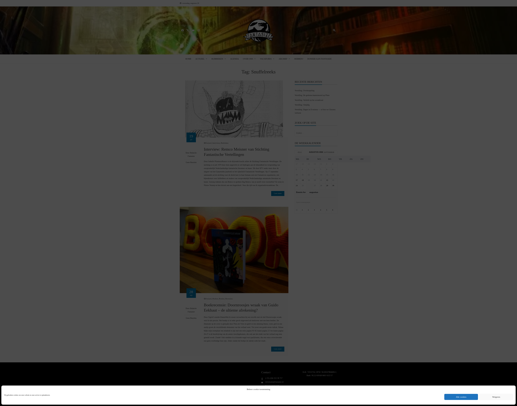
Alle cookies (461, 397)
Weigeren (496, 397)
